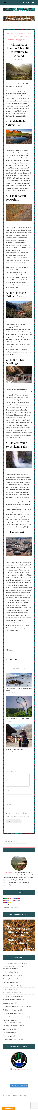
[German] (19, 898)
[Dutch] (13, 898)
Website (8, 804)
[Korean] (17, 900)
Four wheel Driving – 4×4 (11, 986)
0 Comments (9, 650)
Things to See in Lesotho (19, 36)
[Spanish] (8, 902)
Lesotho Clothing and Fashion (13, 1013)
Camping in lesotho (9, 979)
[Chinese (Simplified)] (8, 898)
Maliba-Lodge (7, 1036)
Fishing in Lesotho (9, 982)
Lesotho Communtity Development (14, 1017)
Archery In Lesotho (9, 972)
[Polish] (4, 902)
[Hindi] (8, 900)
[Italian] (13, 900)
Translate (16, 907)
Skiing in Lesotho (8, 1003)
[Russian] (6, 902)
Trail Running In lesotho (11, 1010)
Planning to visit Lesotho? (14, 749)
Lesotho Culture (8, 1020)
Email (8, 797)
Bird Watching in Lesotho (11, 975)
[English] (15, 898)
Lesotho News (8, 1029)
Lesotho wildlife (8, 1032)
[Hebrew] (6, 900)
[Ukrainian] (10, 902)
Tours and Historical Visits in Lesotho (19, 40)
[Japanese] (15, 900)
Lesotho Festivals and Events (12, 1025)
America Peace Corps (10, 1022)
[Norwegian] (19, 900)
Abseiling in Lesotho (10, 968)
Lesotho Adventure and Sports (19, 33)
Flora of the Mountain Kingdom (13, 963)
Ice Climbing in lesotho (10, 993)
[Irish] (10, 900)
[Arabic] (6, 898)
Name (8, 790)
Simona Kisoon (12, 659)
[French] (17, 898)
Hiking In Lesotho (9, 989)
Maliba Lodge (7, 872)
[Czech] (10, 898)
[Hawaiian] (4, 900)
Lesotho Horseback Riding (11, 996)
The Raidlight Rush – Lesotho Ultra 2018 (19, 719)
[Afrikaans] (4, 898)
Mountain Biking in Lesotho (12, 999)
